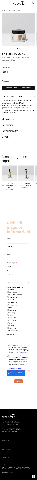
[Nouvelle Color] (18, 3)
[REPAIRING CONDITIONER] (26, 173)
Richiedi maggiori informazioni (18, 88)
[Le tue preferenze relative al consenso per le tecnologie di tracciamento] (33, 476)
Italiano (4, 464)
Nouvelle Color (17, 467)
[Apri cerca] (33, 3)
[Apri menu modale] (3, 3)
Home (4, 10)
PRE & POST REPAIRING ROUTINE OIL (9, 185)
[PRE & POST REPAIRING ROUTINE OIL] (9, 173)
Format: (7, 68)
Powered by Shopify (7, 472)
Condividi (8, 81)
